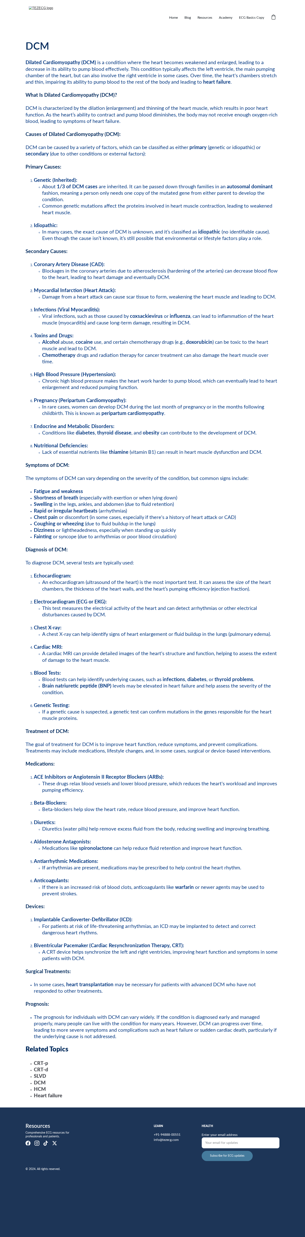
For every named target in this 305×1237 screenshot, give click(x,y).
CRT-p (41, 1063)
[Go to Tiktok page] (45, 1143)
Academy (225, 17)
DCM (40, 1082)
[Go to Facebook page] (28, 1143)
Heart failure (48, 1095)
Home (173, 17)
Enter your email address (220, 1135)
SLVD (40, 1076)
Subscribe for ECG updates (227, 1155)
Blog (187, 17)
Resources (205, 17)
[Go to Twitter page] (54, 1143)
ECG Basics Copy (251, 17)
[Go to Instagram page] (36, 1143)
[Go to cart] (273, 17)
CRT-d (41, 1069)
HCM (40, 1089)
